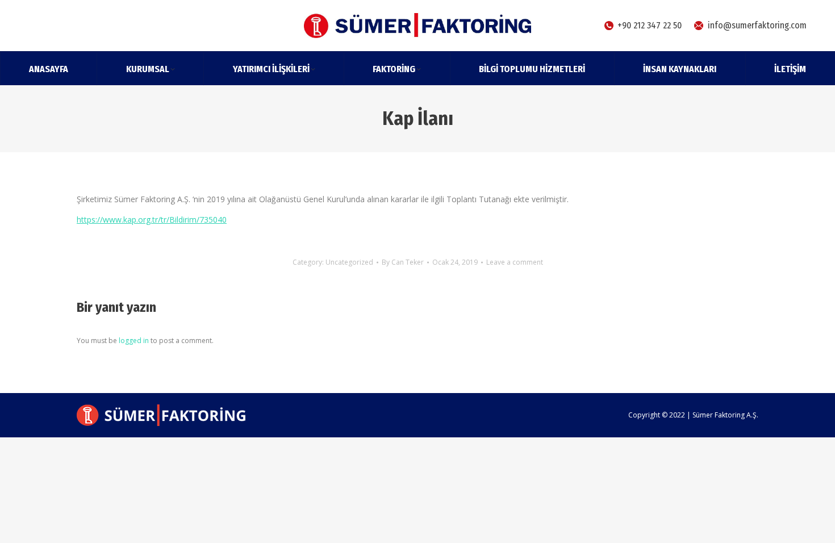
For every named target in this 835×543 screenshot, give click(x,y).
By (403, 262)
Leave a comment (514, 262)
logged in (134, 340)
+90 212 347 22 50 (649, 25)
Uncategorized (349, 262)
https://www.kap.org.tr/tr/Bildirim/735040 (152, 219)
